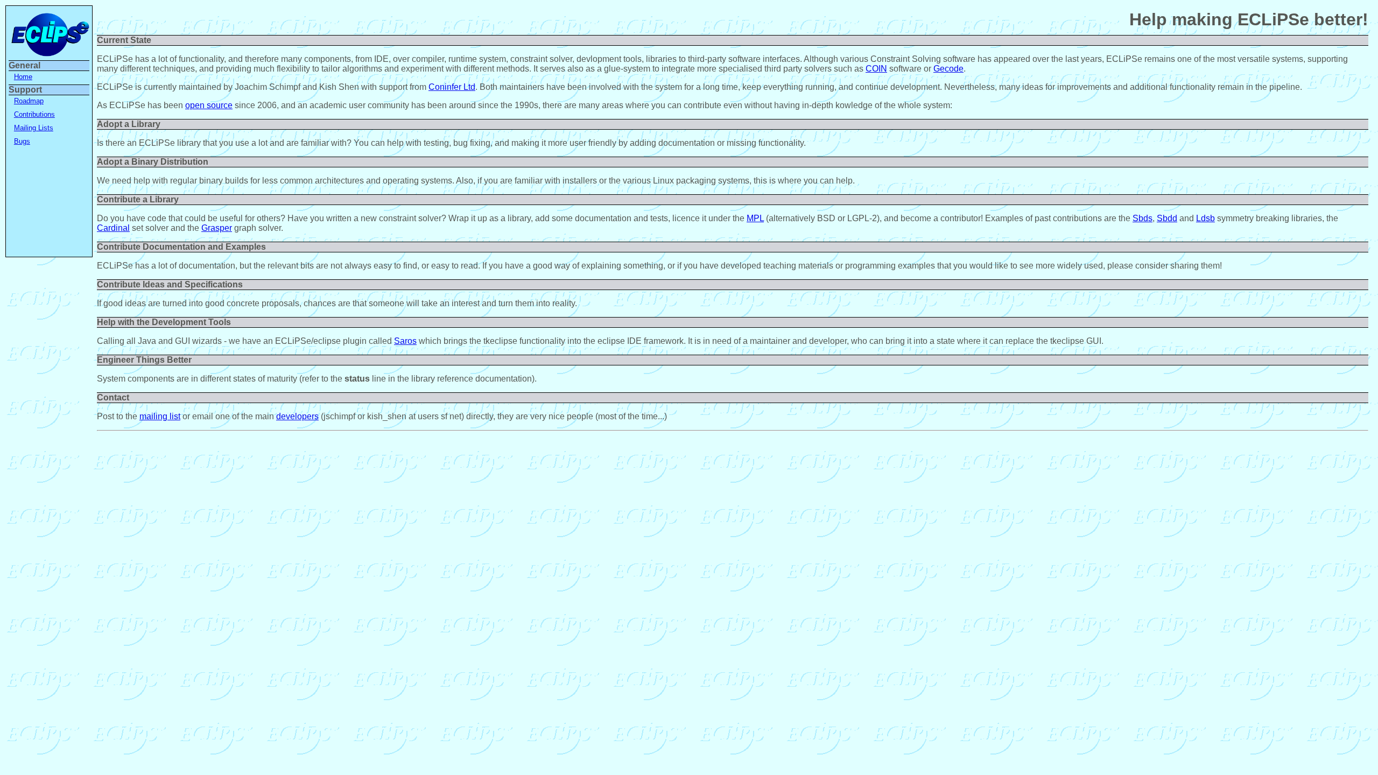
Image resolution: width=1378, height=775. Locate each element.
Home (23, 77)
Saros (405, 341)
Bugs (22, 141)
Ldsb (1205, 218)
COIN (876, 68)
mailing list (159, 416)
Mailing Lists (33, 128)
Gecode (948, 68)
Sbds (1142, 218)
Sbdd (1167, 218)
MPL (755, 218)
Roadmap (29, 101)
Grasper (216, 227)
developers (297, 416)
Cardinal (113, 227)
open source (209, 105)
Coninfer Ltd (451, 86)
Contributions (34, 114)
